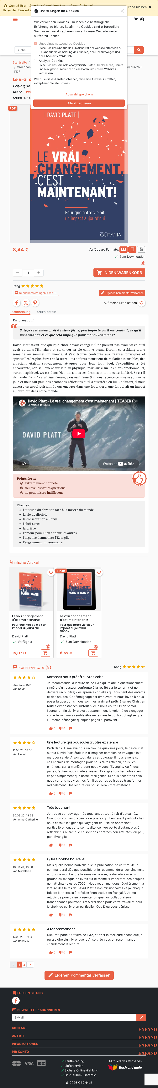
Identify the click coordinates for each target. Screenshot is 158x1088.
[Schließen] (122, 11)
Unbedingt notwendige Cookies (62, 43)
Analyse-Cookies (51, 61)
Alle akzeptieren (79, 103)
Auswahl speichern (79, 94)
